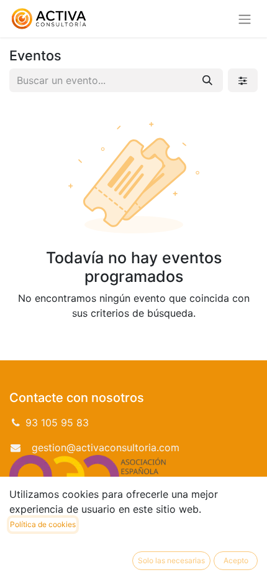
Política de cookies (43, 524)
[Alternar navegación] (245, 18)
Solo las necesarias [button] (171, 560)
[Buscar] (207, 80)
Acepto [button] (236, 560)
